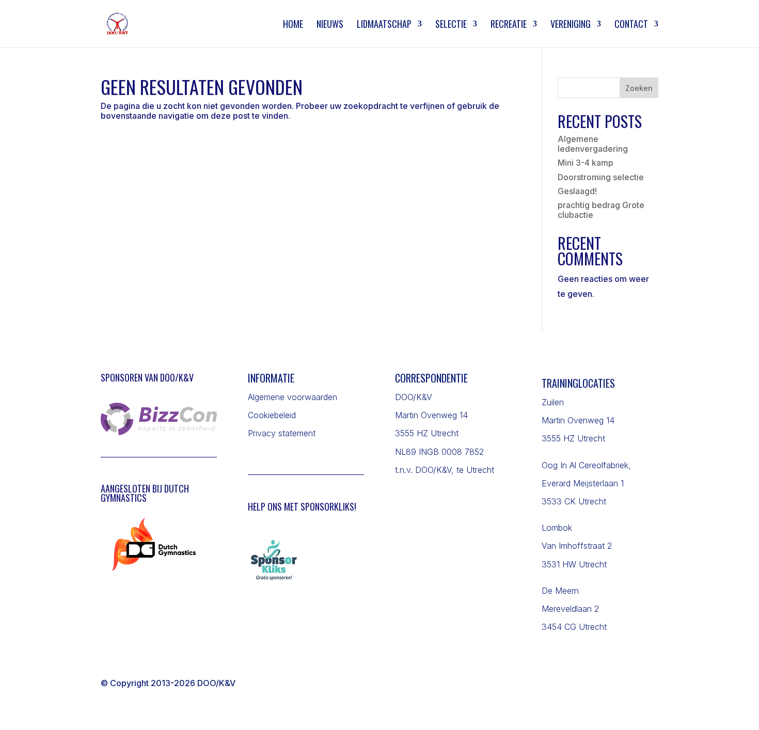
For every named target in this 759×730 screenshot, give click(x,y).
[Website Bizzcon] (159, 432)
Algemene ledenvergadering (593, 144)
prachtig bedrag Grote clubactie (601, 210)
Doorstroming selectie (601, 177)
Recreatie (509, 25)
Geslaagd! (577, 191)
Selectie (451, 25)
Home (293, 25)
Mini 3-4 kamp (585, 162)
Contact (631, 25)
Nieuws (330, 25)
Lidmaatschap (384, 25)
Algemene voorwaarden (292, 397)
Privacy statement (281, 433)
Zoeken (639, 88)
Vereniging (570, 25)
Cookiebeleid (272, 415)
